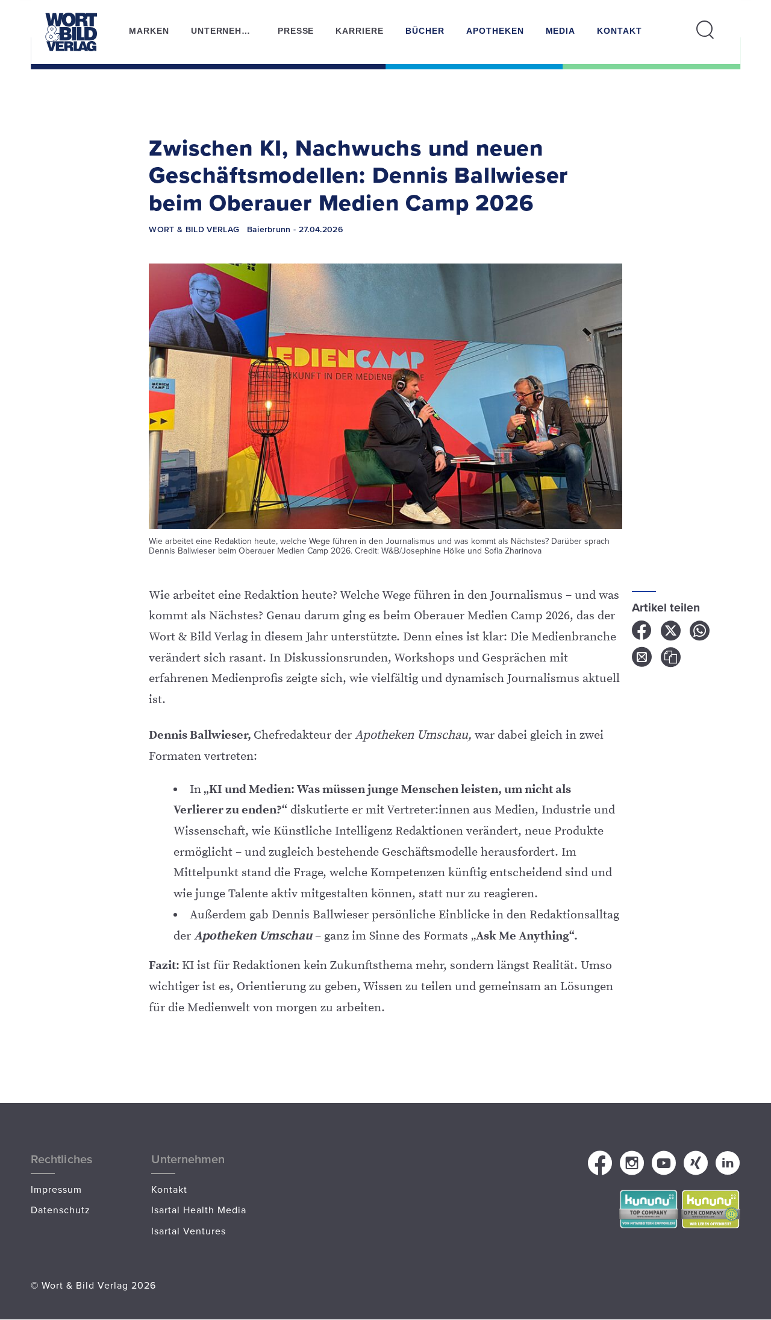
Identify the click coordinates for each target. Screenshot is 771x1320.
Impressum (56, 1189)
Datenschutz (60, 1209)
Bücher (425, 31)
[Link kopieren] (674, 661)
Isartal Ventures (188, 1230)
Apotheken (495, 31)
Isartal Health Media (198, 1209)
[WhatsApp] (703, 635)
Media (561, 31)
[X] (675, 635)
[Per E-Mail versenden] (646, 661)
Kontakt (619, 31)
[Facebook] (646, 635)
